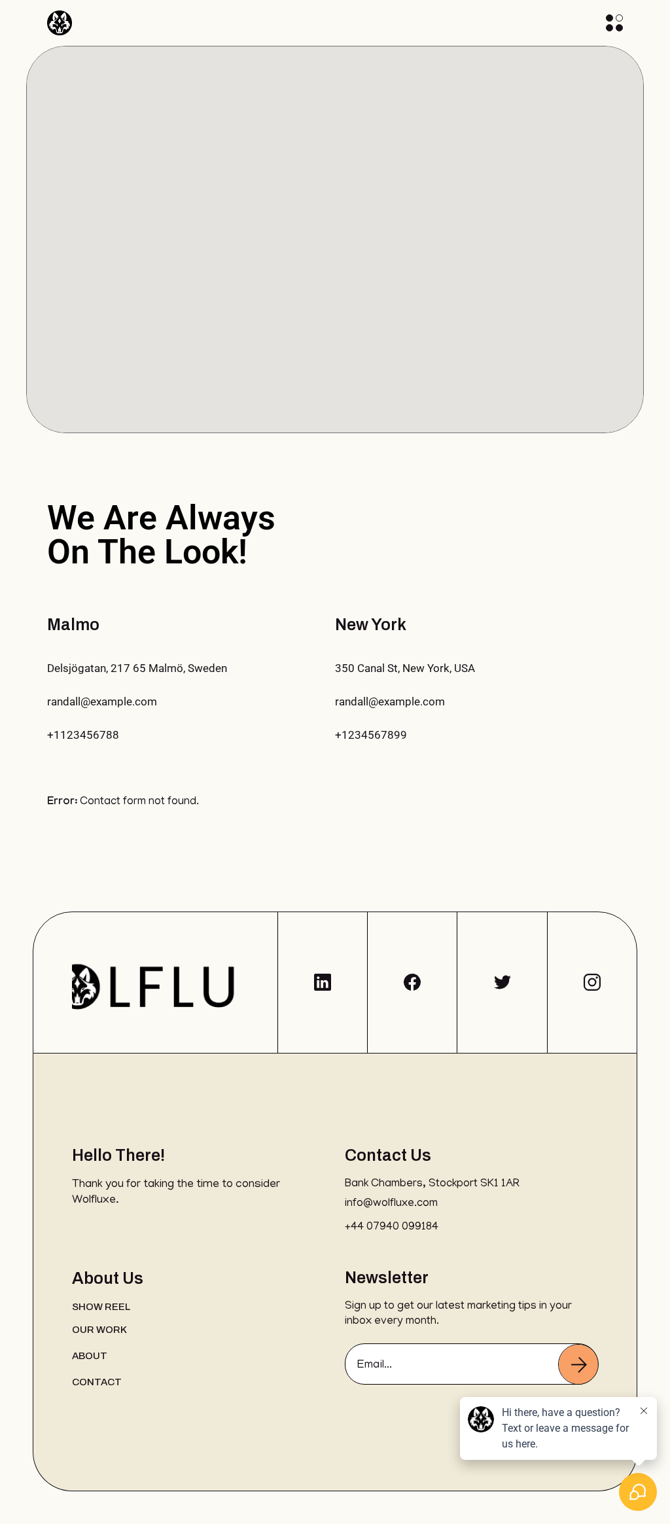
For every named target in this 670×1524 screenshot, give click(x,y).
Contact (97, 1382)
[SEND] (578, 1364)
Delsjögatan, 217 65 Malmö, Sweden (137, 668)
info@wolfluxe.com (391, 1204)
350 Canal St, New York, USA (405, 668)
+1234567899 (371, 734)
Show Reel (101, 1307)
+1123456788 (83, 734)
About (89, 1356)
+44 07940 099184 (391, 1227)
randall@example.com (102, 701)
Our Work (99, 1329)
